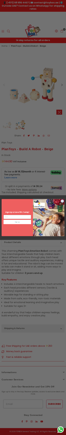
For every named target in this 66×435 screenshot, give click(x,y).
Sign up (17, 222)
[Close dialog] (62, 201)
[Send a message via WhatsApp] (60, 429)
